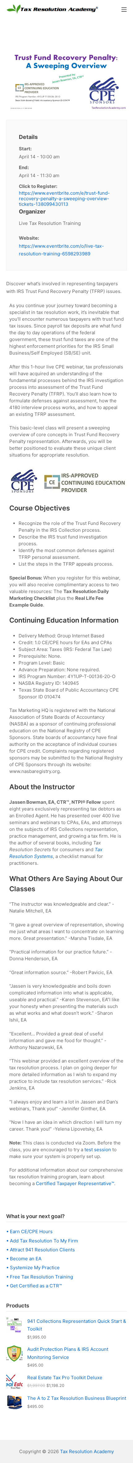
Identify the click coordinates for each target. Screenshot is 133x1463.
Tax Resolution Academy (87, 1451)
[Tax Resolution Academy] (52, 9)
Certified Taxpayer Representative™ (75, 1183)
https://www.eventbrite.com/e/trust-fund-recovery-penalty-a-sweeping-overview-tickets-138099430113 (64, 198)
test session (97, 1149)
